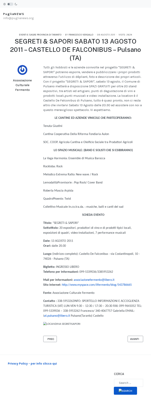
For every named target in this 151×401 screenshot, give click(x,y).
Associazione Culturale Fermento (22, 85)
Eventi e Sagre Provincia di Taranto (40, 34)
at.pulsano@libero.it (57, 315)
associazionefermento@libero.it (94, 280)
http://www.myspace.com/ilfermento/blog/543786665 (97, 285)
